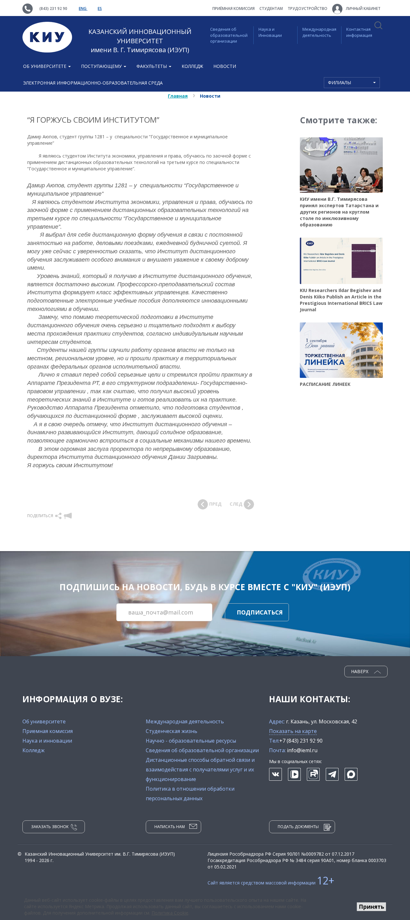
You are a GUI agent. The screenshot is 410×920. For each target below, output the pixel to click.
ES (100, 8)
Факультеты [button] (152, 66)
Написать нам (169, 826)
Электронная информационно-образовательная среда (93, 83)
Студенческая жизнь (171, 731)
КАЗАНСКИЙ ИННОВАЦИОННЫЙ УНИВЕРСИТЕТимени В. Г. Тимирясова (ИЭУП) (140, 40)
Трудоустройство (307, 8)
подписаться (260, 612)
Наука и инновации (47, 740)
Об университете (44, 721)
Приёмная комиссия (233, 8)
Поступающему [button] (102, 66)
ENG (83, 8)
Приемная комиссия (47, 731)
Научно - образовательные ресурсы (191, 740)
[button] (58, 515)
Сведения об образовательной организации (229, 35)
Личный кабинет (363, 8)
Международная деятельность (319, 32)
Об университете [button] (45, 66)
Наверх (360, 671)
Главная (178, 96)
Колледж (192, 66)
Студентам (271, 8)
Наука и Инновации (270, 32)
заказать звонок (50, 826)
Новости (224, 66)
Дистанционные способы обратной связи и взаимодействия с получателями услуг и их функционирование (200, 769)
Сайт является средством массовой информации (271, 883)
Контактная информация (359, 32)
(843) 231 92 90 (53, 8)
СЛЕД (237, 504)
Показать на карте (293, 731)
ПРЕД (215, 504)
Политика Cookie (170, 913)
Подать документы (298, 826)
